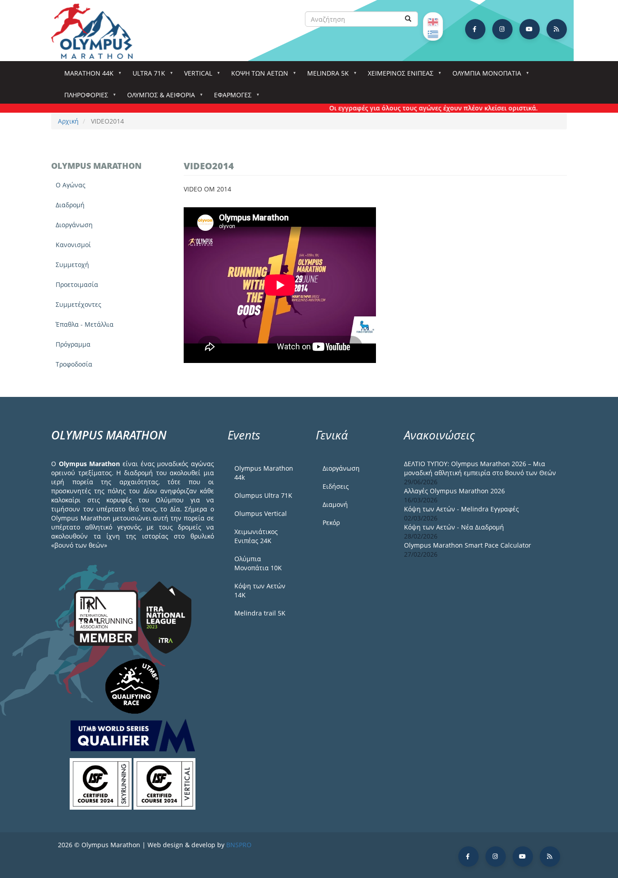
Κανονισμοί (73, 244)
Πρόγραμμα (73, 344)
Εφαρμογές (230, 98)
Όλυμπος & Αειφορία (158, 98)
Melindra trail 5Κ (259, 613)
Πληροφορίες (83, 98)
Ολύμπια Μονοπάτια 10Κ (258, 563)
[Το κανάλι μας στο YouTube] (529, 29)
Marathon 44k (86, 76)
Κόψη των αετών (256, 76)
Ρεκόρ (331, 522)
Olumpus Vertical (260, 513)
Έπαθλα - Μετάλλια (85, 324)
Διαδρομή (70, 204)
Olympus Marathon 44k (263, 473)
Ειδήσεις (336, 486)
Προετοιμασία (77, 284)
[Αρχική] (96, 31)
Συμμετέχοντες (78, 304)
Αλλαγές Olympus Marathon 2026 (454, 491)
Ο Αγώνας (71, 185)
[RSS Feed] (557, 29)
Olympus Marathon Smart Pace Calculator (467, 545)
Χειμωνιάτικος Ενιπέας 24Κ (256, 536)
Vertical (195, 76)
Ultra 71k (145, 76)
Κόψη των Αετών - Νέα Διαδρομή (454, 527)
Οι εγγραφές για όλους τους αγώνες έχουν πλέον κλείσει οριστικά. (421, 108)
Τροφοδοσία (74, 364)
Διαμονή (335, 504)
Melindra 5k (325, 76)
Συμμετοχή (72, 264)
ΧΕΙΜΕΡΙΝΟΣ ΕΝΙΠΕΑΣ (397, 76)
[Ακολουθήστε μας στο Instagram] (502, 29)
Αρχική (68, 121)
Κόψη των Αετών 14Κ (259, 590)
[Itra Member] (107, 617)
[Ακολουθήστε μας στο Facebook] (475, 29)
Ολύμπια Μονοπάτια (483, 76)
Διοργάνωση (74, 224)
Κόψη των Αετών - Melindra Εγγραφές (461, 509)
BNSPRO (239, 844)
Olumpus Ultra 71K (263, 495)
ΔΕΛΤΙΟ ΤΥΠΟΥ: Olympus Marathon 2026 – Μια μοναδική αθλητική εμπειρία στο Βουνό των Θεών (480, 468)
